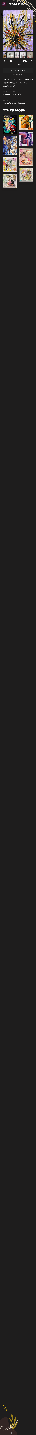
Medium (14, 91)
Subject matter (6, 100)
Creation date (6, 91)
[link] (4, 4)
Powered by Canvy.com (19, 1433)
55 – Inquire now (18, 70)
